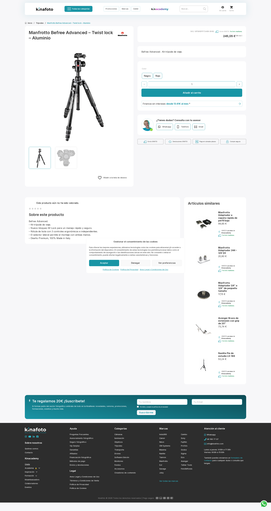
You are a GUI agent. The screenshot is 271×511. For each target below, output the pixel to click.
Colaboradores (31, 483)
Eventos (28, 487)
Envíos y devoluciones (79, 465)
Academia (31, 468)
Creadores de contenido (125, 473)
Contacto (29, 453)
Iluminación (119, 438)
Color (144, 69)
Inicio (30, 23)
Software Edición (121, 457)
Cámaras (118, 434)
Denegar (135, 263)
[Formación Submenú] (36, 476)
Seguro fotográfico (78, 442)
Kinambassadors (32, 480)
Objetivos (118, 442)
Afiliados (73, 454)
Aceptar (104, 263)
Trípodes (40, 23)
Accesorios (119, 469)
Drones (117, 454)
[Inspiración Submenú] (37, 472)
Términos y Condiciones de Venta (84, 481)
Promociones (111, 9)
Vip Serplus (75, 446)
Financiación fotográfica (80, 457)
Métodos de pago (77, 461)
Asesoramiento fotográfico (81, 438)
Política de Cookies (111, 269)
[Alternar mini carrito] (231, 7)
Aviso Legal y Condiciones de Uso (154, 269)
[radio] (147, 76)
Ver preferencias (167, 263)
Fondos (117, 465)
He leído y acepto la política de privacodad (154, 407)
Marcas (125, 9)
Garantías (74, 450)
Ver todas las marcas (168, 481)
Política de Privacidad (129, 269)
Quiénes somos (31, 449)
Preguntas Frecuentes (79, 434)
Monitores (118, 461)
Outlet (135, 9)
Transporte (119, 450)
